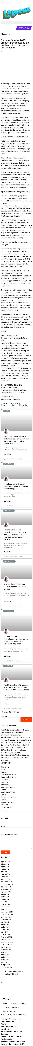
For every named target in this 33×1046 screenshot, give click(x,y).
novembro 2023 (7, 944)
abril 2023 (4, 962)
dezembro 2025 (7, 882)
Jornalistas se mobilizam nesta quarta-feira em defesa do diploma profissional (16, 486)
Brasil (3, 769)
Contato (15, 1007)
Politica (4, 800)
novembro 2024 (7, 914)
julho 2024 (5, 924)
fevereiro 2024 (6, 937)
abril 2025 (4, 902)
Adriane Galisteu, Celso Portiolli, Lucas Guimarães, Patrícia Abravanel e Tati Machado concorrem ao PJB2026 (15, 534)
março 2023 (5, 965)
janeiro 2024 (5, 940)
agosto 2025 (5, 892)
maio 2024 (5, 929)
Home (5, 1003)
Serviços (6, 1007)
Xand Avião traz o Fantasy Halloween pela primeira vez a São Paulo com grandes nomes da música (15, 732)
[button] (16, 22)
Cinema (4, 772)
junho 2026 (5, 867)
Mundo (3, 790)
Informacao (5, 785)
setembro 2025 (6, 889)
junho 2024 (5, 927)
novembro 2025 (7, 884)
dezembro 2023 (7, 942)
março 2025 (5, 904)
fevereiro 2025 (6, 907)
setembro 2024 (6, 919)
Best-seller (5, 767)
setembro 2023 (6, 950)
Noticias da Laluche (8, 797)
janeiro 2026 (5, 879)
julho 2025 (5, 894)
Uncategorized (6, 807)
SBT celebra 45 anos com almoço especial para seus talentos (15, 586)
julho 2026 (5, 864)
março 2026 (5, 874)
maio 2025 (5, 899)
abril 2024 (4, 932)
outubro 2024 (6, 917)
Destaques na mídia (8, 775)
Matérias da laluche (8, 787)
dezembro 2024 (7, 912)
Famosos (4, 782)
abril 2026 (4, 872)
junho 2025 (5, 897)
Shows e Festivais (7, 802)
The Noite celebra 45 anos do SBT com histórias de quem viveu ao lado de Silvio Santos (16, 687)
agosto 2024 (5, 922)
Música (3, 795)
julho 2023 (5, 955)
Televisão (4, 805)
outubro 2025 (6, 887)
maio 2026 (5, 869)
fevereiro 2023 (6, 967)
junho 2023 (5, 957)
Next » (18, 712)
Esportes (4, 780)
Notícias (23, 1003)
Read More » (7, 454)
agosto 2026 (5, 862)
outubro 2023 (6, 947)
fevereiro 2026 (6, 877)
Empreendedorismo (8, 777)
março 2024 (5, 934)
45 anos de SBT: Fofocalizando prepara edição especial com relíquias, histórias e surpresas (16, 757)
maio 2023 (5, 960)
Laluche (13, 1003)
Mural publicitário (8, 792)
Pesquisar (4, 716)
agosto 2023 (5, 952)
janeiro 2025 (5, 909)
